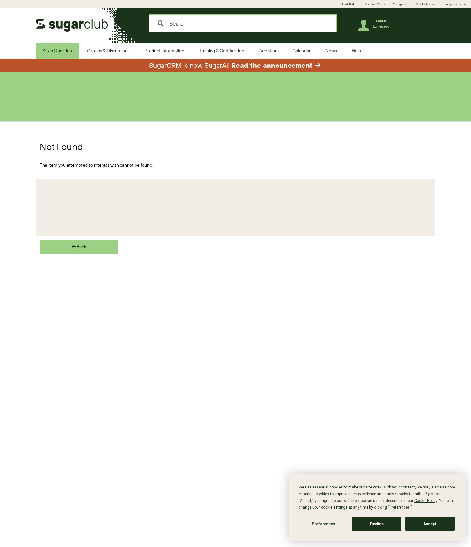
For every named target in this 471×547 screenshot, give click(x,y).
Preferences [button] (400, 507)
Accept (430, 524)
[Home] (77, 23)
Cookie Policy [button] (425, 500)
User (366, 26)
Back (81, 247)
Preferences (323, 524)
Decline (377, 524)
